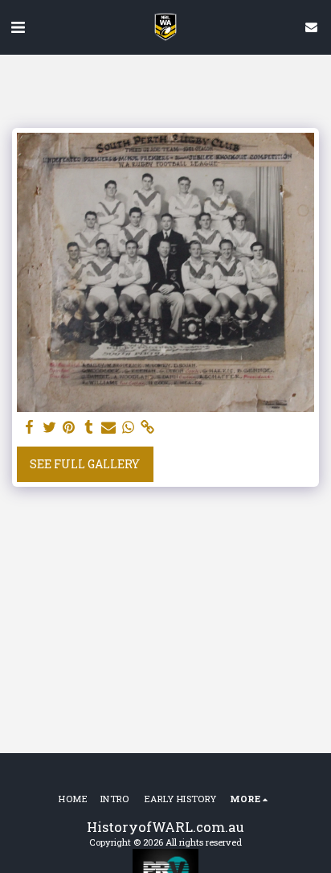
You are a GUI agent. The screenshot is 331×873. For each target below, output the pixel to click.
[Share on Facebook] (29, 427)
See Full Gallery (85, 464)
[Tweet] (50, 427)
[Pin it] (69, 427)
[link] (148, 427)
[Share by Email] (108, 427)
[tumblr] (89, 427)
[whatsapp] (128, 427)
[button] (17, 26)
